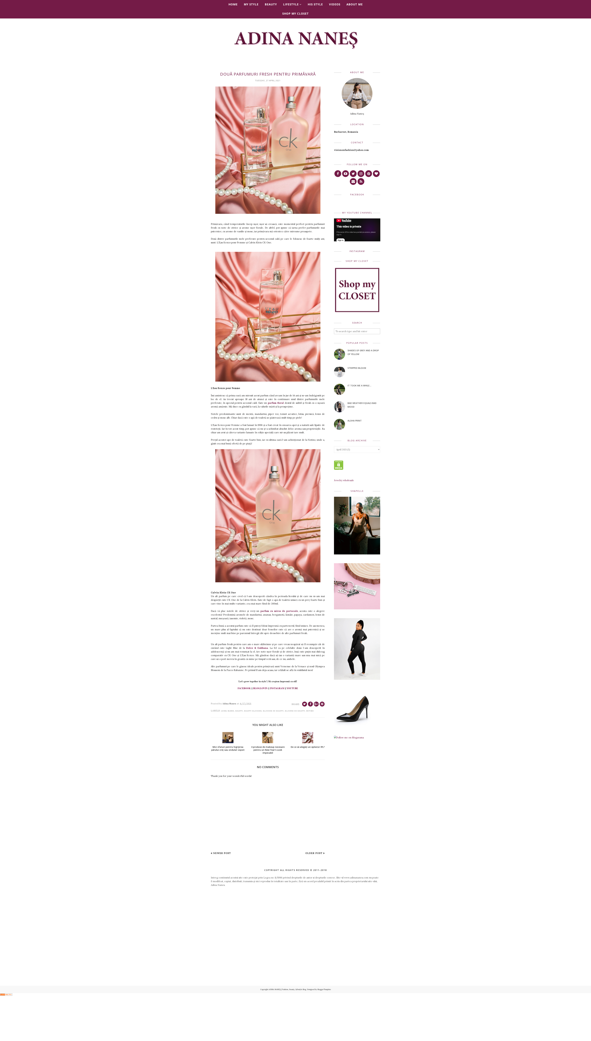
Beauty (239, 711)
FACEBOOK (244, 688)
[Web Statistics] (6, 994)
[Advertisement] (295, 916)
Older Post (313, 853)
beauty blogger (253, 711)
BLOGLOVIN (260, 688)
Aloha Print (355, 420)
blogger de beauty (273, 711)
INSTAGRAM (277, 688)
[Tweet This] (304, 704)
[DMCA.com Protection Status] (338, 468)
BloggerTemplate (324, 989)
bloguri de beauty (295, 711)
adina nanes (227, 711)
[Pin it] (322, 704)
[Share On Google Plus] (316, 704)
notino (310, 711)
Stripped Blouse (357, 367)
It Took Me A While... (359, 385)
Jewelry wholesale (344, 480)
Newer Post (222, 853)
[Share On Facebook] (310, 704)
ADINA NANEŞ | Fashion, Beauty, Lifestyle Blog (287, 989)
